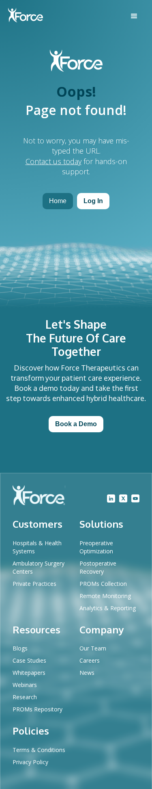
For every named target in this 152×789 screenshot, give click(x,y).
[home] (25, 16)
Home (57, 200)
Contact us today (53, 161)
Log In (93, 200)
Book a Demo (76, 424)
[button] (134, 16)
